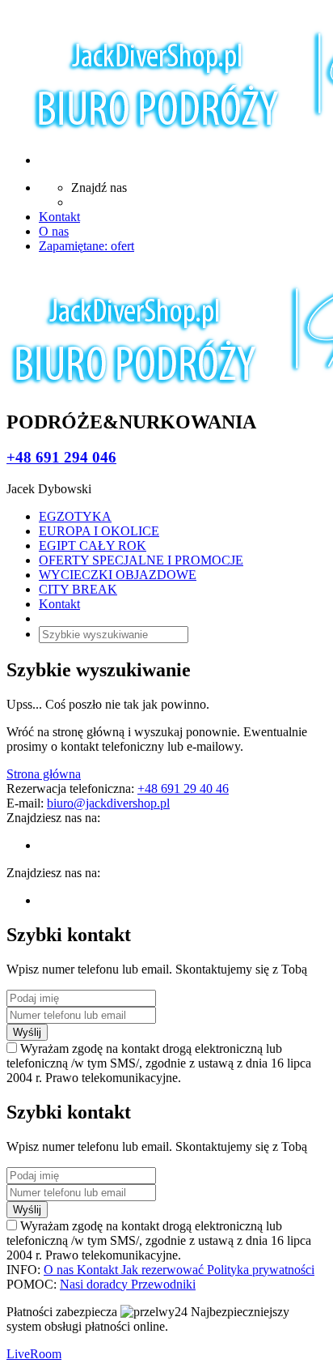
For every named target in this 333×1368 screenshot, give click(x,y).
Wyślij (27, 1032)
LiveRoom (33, 1354)
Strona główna (43, 774)
